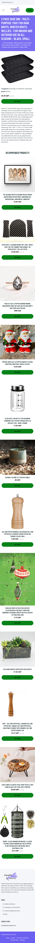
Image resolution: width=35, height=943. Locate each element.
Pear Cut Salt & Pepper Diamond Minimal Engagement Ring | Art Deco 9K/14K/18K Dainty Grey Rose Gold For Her (17, 306)
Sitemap (22, 940)
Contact (12, 938)
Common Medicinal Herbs (12, 911)
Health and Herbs (9, 904)
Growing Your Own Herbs (12, 907)
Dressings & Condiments (16, 89)
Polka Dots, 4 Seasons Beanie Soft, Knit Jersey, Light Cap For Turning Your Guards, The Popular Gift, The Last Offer (17, 247)
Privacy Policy (14, 940)
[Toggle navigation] (3, 10)
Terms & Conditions (23, 938)
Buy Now (17, 101)
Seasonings (28, 89)
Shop (29, 10)
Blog (5, 914)
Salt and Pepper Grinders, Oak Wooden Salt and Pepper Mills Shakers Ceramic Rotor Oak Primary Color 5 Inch (17, 534)
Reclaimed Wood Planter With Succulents (17, 669)
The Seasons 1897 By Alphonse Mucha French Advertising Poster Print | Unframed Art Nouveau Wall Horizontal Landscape (17, 197)
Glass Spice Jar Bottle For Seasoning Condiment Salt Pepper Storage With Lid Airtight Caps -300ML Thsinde (17, 420)
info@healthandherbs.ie (7, 2)
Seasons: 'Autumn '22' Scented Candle (17, 477)
